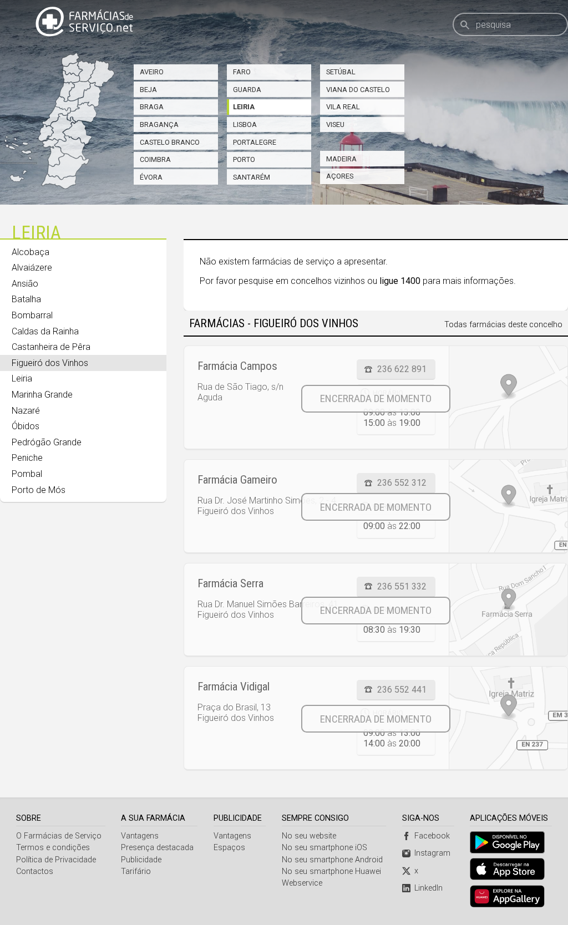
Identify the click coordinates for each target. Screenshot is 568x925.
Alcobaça (30, 252)
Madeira (341, 159)
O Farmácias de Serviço (59, 836)
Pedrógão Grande (47, 442)
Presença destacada (157, 847)
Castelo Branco (170, 142)
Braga (152, 107)
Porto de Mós (38, 490)
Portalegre (254, 142)
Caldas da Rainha (45, 331)
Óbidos (25, 426)
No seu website (309, 836)
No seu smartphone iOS (324, 847)
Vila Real (343, 107)
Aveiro (152, 72)
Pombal (27, 474)
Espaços (229, 847)
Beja (148, 89)
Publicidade (141, 860)
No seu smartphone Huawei (331, 871)
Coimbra (155, 159)
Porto (244, 159)
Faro (242, 72)
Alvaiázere (32, 267)
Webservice (302, 883)
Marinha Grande (42, 394)
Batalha (26, 299)
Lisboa (245, 124)
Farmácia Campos (237, 366)
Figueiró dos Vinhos (50, 363)
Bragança (159, 124)
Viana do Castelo (358, 89)
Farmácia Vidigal (233, 686)
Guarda (247, 89)
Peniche (27, 458)
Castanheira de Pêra (51, 347)
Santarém (251, 177)
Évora (151, 177)
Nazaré (26, 410)
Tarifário (136, 871)
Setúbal (341, 72)
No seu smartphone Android (332, 860)
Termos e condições (53, 847)
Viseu (335, 124)
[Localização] (508, 397)
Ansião (25, 283)
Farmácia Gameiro (237, 479)
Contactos (34, 871)
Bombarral (32, 315)
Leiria (244, 107)
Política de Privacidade (56, 860)
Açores (339, 176)
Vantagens (140, 836)
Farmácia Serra (230, 583)
